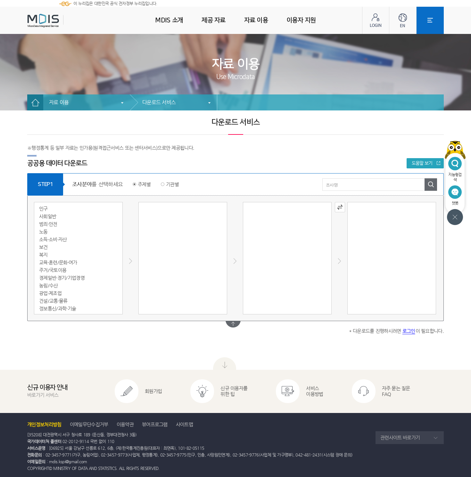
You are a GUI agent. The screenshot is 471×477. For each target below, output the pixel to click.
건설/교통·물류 (53, 300)
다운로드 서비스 (159, 102)
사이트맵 (184, 424)
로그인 (408, 331)
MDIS (59, 21)
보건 (43, 247)
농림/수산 (48, 285)
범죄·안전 (48, 224)
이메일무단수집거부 (89, 424)
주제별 (144, 184)
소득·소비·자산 (53, 239)
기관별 (172, 184)
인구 (43, 208)
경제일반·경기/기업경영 (62, 277)
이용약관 (125, 424)
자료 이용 (59, 102)
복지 (43, 254)
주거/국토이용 (52, 270)
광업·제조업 (50, 293)
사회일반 (47, 216)
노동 (43, 231)
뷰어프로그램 (155, 424)
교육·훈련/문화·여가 (58, 262)
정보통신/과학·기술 (57, 308)
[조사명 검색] (431, 184)
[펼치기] (233, 324)
